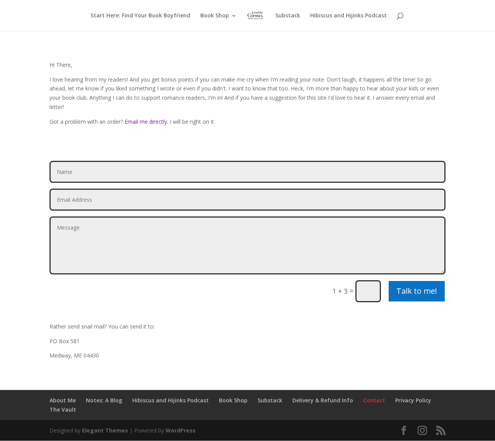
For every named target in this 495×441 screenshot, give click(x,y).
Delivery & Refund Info (322, 400)
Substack (287, 16)
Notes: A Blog (104, 400)
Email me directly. (146, 121)
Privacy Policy (413, 400)
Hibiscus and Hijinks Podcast (348, 16)
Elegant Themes (105, 430)
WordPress (181, 430)
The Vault (63, 409)
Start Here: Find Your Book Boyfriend (140, 16)
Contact (374, 400)
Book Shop (214, 16)
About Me (63, 400)
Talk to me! (416, 291)
